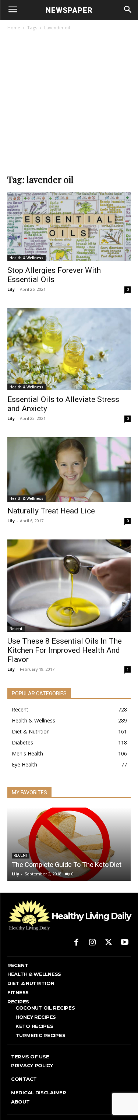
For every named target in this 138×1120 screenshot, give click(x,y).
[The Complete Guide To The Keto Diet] (69, 844)
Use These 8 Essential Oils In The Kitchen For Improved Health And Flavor (64, 650)
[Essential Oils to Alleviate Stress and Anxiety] (69, 349)
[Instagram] (92, 943)
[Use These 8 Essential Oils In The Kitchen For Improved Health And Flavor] (69, 585)
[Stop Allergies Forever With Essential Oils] (69, 226)
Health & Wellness (26, 257)
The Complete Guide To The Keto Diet (66, 864)
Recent (16, 628)
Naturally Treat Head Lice (51, 510)
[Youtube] (124, 943)
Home (13, 28)
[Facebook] (76, 943)
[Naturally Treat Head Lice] (69, 469)
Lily (11, 289)
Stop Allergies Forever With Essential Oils (54, 275)
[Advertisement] (69, 104)
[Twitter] (108, 943)
